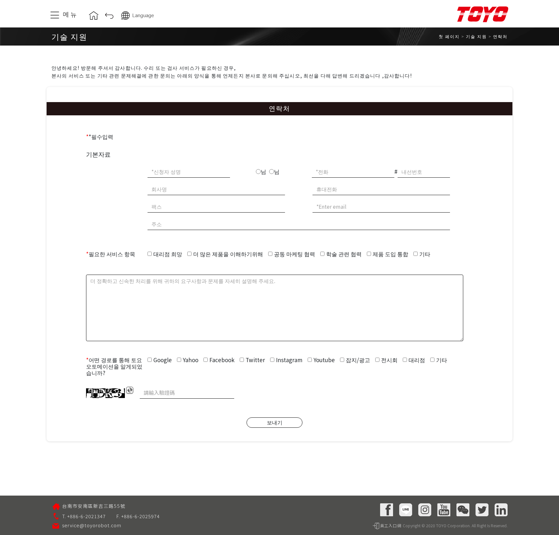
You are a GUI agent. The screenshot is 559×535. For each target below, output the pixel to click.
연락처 (500, 36)
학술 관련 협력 (344, 254)
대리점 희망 (167, 254)
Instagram (289, 360)
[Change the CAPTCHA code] (129, 390)
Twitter (255, 360)
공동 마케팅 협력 (294, 254)
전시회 (389, 360)
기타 (424, 254)
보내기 (274, 422)
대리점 (417, 360)
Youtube (324, 360)
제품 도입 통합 (390, 254)
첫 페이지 (449, 36)
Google (162, 360)
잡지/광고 (358, 360)
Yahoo (190, 360)
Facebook (222, 360)
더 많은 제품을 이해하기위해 (228, 254)
